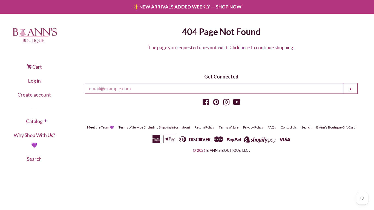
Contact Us (289, 127)
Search (34, 159)
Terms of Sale (228, 127)
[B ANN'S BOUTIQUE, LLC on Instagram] (226, 103)
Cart (36, 67)
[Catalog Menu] (45, 121)
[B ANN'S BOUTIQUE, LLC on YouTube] (236, 103)
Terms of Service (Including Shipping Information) (154, 127)
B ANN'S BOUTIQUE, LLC (227, 150)
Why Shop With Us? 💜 (34, 140)
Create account (34, 95)
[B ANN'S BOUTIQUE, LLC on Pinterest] (216, 103)
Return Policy (204, 127)
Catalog (34, 121)
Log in (34, 81)
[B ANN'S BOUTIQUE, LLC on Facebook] (205, 103)
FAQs (272, 127)
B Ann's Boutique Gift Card (335, 127)
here (245, 47)
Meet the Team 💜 (100, 127)
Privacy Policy (253, 127)
